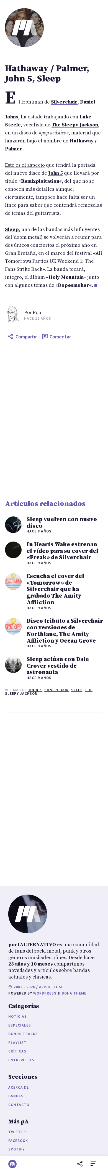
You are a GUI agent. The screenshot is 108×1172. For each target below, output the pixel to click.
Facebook (18, 1140)
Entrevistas (21, 1060)
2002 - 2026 (23, 987)
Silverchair (56, 690)
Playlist (17, 1042)
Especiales (19, 1025)
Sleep (76, 690)
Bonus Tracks (23, 1034)
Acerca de (18, 1087)
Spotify (16, 1149)
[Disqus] (54, 798)
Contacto (18, 1104)
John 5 (35, 690)
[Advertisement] (54, 412)
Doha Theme (74, 993)
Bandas (16, 1096)
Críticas (17, 1051)
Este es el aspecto (25, 165)
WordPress (44, 993)
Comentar (60, 336)
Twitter (17, 1131)
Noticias (17, 1016)
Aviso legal (51, 987)
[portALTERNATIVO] (12, 1164)
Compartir (26, 336)
